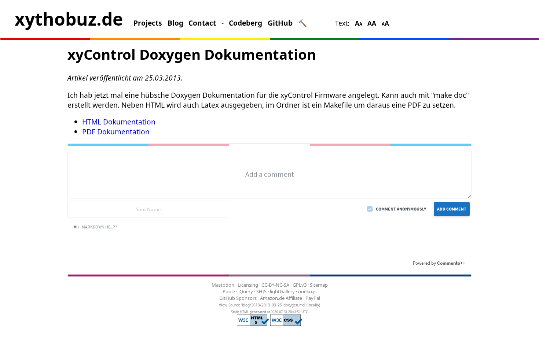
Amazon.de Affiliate (281, 298)
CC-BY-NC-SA (275, 285)
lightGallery (282, 291)
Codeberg (245, 23)
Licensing (248, 285)
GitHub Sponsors (238, 298)
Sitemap (319, 285)
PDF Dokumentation (116, 132)
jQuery (245, 291)
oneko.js (307, 291)
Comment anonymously (401, 209)
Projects (147, 23)
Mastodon (223, 285)
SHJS (261, 291)
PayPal (312, 298)
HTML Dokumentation (118, 122)
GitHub (280, 23)
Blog (175, 23)
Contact (202, 23)
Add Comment (451, 209)
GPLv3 (300, 285)
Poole (229, 291)
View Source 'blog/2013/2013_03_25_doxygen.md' (262, 305)
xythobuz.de (69, 19)
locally (313, 305)
